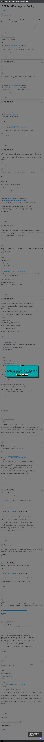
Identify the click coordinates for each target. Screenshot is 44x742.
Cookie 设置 (25, 374)
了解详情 (24, 368)
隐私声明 (10, 371)
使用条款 (13, 371)
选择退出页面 (23, 372)
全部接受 (18, 374)
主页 (5, 1)
